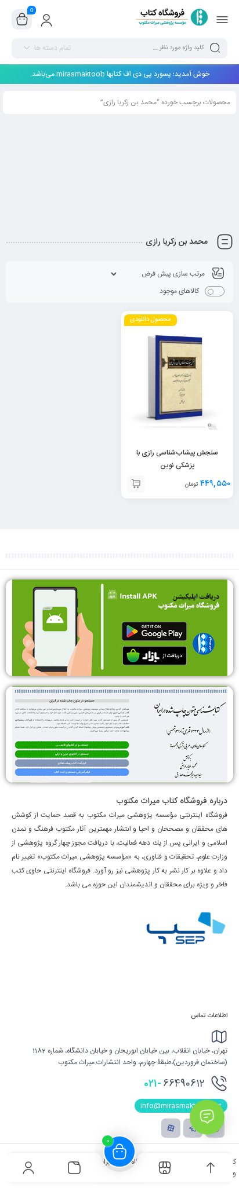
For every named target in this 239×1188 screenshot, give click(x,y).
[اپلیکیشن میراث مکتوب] (119, 628)
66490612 (174, 1084)
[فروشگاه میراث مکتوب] (168, 19)
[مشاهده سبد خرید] (22, 20)
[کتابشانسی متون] (119, 734)
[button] (135, 484)
